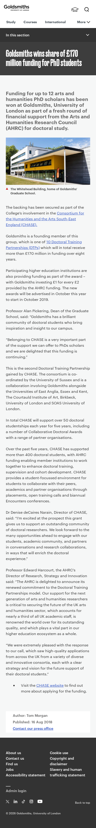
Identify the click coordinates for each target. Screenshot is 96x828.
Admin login (16, 790)
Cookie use (59, 752)
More (81, 21)
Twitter (7, 801)
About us (13, 752)
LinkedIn (15, 801)
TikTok (23, 801)
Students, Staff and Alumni (75, 9)
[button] (87, 35)
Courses (30, 21)
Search (87, 9)
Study (11, 21)
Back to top (82, 802)
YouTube (40, 801)
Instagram (31, 801)
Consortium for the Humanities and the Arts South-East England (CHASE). (45, 219)
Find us (12, 763)
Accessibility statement (25, 774)
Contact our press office (33, 728)
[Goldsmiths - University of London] (16, 8)
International (55, 21)
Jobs (10, 769)
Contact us (15, 758)
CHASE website (50, 685)
